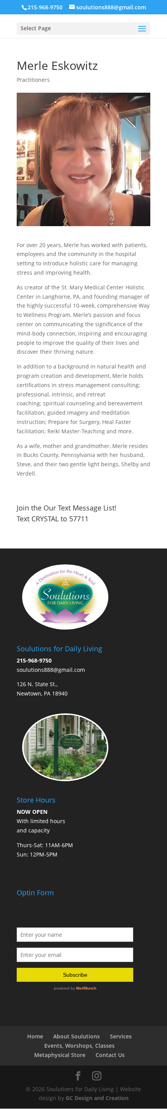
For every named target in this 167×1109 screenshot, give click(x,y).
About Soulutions (76, 1036)
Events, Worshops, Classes (79, 1045)
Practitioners (33, 79)
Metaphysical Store (59, 1055)
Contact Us (110, 1055)
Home (35, 1036)
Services (121, 1036)
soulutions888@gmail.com (51, 669)
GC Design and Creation (97, 1098)
